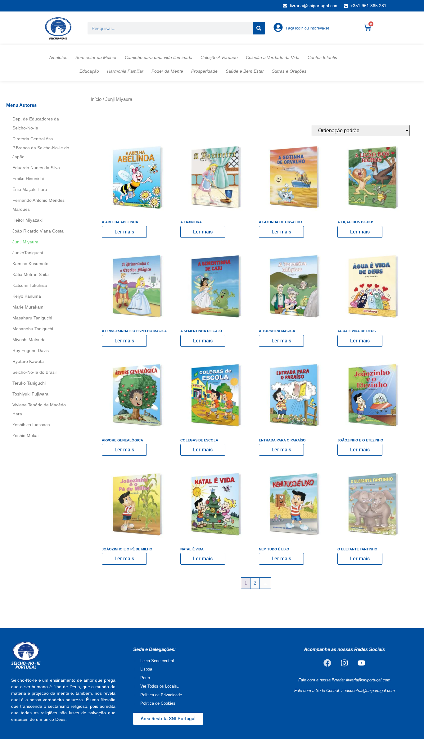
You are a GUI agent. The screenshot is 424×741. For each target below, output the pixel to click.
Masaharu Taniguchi (32, 317)
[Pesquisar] (259, 28)
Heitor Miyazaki (27, 220)
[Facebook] (327, 663)
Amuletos (58, 57)
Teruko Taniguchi (29, 383)
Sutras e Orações (289, 71)
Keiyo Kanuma (26, 296)
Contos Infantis (322, 57)
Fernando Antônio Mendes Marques (38, 205)
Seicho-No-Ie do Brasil (34, 372)
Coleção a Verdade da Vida (273, 57)
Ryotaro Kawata (28, 361)
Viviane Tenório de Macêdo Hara (39, 409)
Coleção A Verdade (219, 57)
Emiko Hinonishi (28, 178)
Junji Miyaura (25, 241)
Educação (89, 71)
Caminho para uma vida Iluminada (158, 57)
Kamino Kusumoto (30, 263)
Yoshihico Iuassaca (31, 424)
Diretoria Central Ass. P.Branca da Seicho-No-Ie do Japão (40, 147)
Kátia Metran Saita (30, 274)
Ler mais (124, 232)
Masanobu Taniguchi (32, 328)
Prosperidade (204, 71)
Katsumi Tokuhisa (29, 285)
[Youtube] (361, 663)
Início (96, 99)
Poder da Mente (167, 71)
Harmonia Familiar (125, 71)
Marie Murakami (28, 307)
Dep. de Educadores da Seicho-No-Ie (35, 123)
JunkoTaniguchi (27, 252)
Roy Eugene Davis (30, 350)
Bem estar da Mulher (96, 57)
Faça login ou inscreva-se (307, 28)
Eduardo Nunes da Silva (36, 167)
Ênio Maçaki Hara (29, 189)
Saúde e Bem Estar (245, 71)
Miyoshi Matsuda (29, 339)
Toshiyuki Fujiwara (30, 393)
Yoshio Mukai (25, 435)
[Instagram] (344, 663)
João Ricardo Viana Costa (38, 230)
